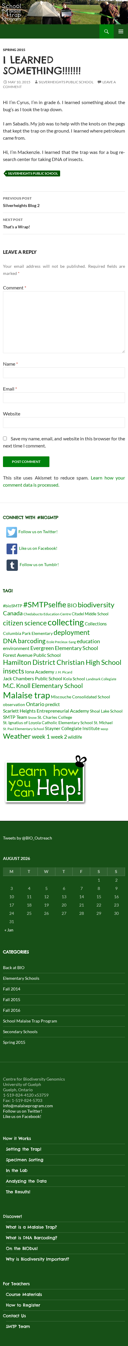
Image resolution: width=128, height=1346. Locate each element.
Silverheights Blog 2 (21, 202)
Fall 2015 (11, 999)
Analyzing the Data (26, 1181)
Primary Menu (121, 31)
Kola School (74, 678)
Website (11, 413)
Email (10, 388)
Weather (17, 736)
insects (13, 671)
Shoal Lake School (106, 711)
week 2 (59, 736)
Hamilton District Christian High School (62, 662)
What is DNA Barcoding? (31, 1237)
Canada (13, 613)
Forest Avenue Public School (32, 655)
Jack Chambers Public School (32, 678)
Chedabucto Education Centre (47, 614)
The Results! (18, 1191)
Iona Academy (39, 671)
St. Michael (103, 722)
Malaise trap (26, 695)
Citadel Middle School (90, 613)
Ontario (35, 704)
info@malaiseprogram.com (28, 1105)
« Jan (8, 929)
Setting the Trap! (23, 1149)
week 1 (41, 736)
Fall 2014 (11, 988)
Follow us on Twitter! (38, 531)
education (88, 641)
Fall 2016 (11, 1010)
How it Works (17, 1138)
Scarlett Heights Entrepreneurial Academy (46, 710)
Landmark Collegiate (101, 679)
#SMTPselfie (44, 604)
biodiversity (96, 604)
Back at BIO (13, 967)
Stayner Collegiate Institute (72, 728)
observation (14, 704)
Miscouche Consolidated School (80, 696)
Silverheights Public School (66, 82)
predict (52, 704)
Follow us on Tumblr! (38, 564)
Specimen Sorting (24, 1159)
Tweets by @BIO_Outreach (27, 837)
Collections (96, 623)
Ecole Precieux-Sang (61, 642)
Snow (32, 717)
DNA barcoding (24, 640)
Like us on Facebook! (37, 548)
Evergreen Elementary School (64, 648)
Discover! (12, 1216)
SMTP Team (15, 717)
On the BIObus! (22, 1248)
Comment (14, 287)
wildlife (75, 737)
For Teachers (16, 1283)
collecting (66, 622)
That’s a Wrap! (16, 223)
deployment (72, 632)
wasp (104, 729)
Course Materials (24, 1294)
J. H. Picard (63, 672)
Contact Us (14, 1315)
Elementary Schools (21, 978)
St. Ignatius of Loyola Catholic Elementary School (48, 722)
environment (16, 648)
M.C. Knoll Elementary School (43, 685)
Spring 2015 (14, 49)
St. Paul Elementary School (23, 729)
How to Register (23, 1305)
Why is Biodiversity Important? (37, 1259)
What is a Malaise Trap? (31, 1227)
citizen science (25, 623)
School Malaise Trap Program (30, 1020)
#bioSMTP (12, 605)
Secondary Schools (20, 1031)
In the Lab (16, 1170)
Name (10, 364)
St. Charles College (55, 717)
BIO (72, 605)
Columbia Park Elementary (28, 633)
